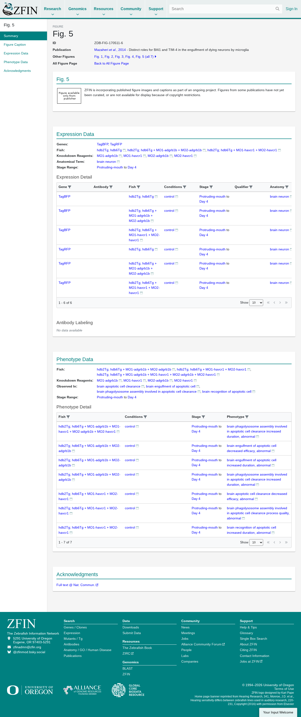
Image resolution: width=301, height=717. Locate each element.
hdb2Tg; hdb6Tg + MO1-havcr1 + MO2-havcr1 (242, 150)
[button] (69, 187)
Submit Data (132, 633)
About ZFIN (248, 644)
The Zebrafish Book (137, 648)
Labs (185, 656)
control (169, 196)
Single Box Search (253, 638)
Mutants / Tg (73, 638)
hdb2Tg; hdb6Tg (109, 150)
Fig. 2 (109, 56)
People (186, 650)
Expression (72, 633)
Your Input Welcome (278, 712)
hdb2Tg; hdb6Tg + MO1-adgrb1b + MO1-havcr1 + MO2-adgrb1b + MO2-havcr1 (156, 374)
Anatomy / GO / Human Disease (87, 650)
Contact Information (254, 656)
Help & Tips (248, 627)
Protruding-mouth (212, 196)
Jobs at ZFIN (249, 661)
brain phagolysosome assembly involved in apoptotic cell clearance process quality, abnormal (258, 513)
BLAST (128, 668)
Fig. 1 (98, 56)
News (185, 627)
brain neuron (279, 196)
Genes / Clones (75, 627)
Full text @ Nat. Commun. (75, 585)
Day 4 (203, 201)
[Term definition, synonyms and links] (118, 161)
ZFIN (126, 674)
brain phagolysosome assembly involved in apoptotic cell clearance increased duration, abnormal (257, 431)
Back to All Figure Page (111, 63)
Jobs (184, 638)
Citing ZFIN (248, 650)
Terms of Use (284, 689)
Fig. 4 (129, 56)
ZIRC (126, 653)
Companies (189, 661)
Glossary (246, 633)
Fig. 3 (119, 56)
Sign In (291, 9)
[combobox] (225, 8)
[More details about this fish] (124, 150)
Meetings (188, 633)
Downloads (131, 627)
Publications (73, 656)
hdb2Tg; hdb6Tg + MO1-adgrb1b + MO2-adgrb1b (164, 150)
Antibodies (71, 644)
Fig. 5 (9, 25)
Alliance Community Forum (201, 644)
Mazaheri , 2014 (110, 50)
